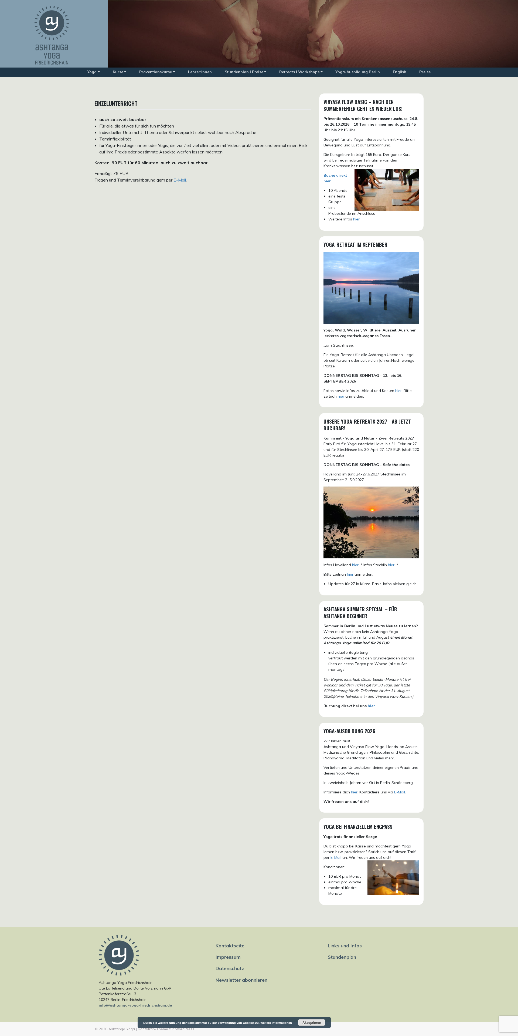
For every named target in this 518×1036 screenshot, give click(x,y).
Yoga (92, 71)
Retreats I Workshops (299, 71)
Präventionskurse (155, 71)
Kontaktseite (230, 945)
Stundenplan (342, 957)
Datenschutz (230, 968)
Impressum (228, 957)
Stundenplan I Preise (244, 71)
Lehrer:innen (200, 71)
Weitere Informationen (276, 1023)
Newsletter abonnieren (241, 980)
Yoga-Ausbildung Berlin (358, 71)
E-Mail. (400, 792)
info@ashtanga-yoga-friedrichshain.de (135, 1005)
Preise (425, 71)
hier (356, 219)
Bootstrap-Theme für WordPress (166, 1029)
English (399, 71)
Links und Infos (345, 945)
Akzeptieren (311, 1022)
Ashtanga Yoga (121, 1029)
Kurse (118, 71)
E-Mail (179, 180)
